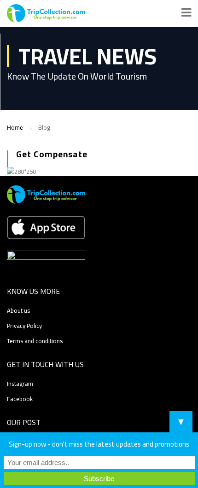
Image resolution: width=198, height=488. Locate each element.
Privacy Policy (24, 325)
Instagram (20, 383)
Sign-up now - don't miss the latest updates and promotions (99, 444)
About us (18, 310)
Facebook (20, 398)
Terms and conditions (35, 340)
